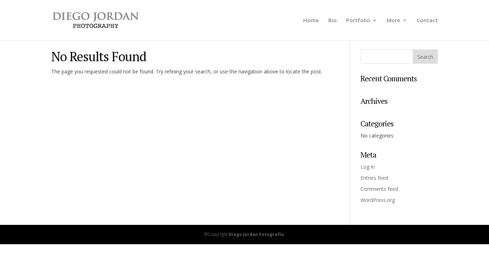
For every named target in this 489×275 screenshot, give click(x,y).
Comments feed (379, 188)
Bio (332, 21)
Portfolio (358, 21)
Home (311, 21)
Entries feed (374, 177)
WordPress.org (377, 200)
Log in (367, 166)
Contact (427, 21)
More (393, 21)
